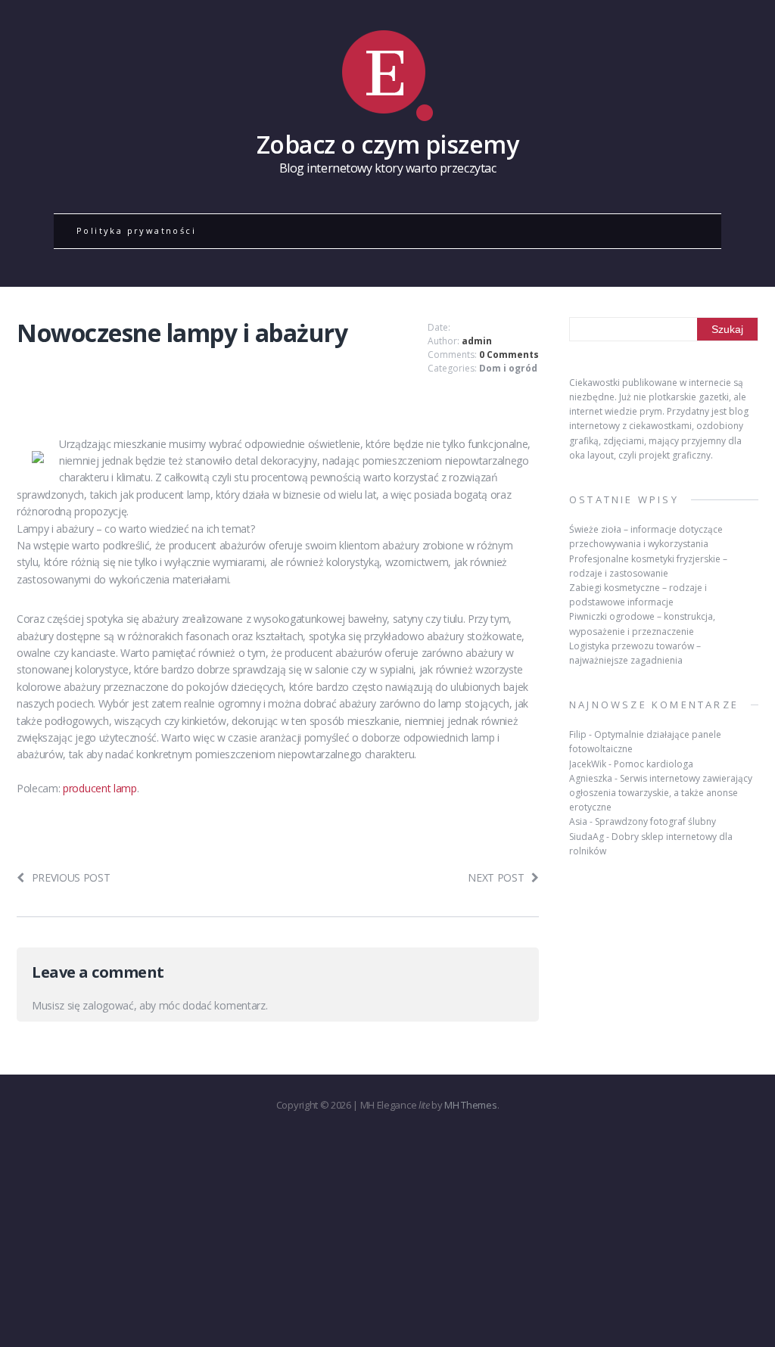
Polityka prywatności (136, 230)
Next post (496, 877)
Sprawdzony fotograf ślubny (655, 821)
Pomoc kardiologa (653, 763)
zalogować (107, 1005)
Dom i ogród (508, 368)
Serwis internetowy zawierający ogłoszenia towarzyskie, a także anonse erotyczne (660, 792)
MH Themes (470, 1105)
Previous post (71, 877)
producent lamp (100, 788)
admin (477, 340)
